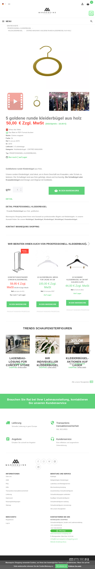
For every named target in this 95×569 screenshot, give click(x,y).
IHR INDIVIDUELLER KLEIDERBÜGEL (48, 362)
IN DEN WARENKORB (69, 191)
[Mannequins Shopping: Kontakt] (64, 539)
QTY (8, 190)
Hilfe (7, 487)
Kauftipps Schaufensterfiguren (59, 498)
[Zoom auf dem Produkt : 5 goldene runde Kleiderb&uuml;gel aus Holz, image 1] (58, 101)
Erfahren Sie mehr (74, 566)
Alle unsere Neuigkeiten (80, 382)
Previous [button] (84, 244)
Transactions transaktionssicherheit (17, 491)
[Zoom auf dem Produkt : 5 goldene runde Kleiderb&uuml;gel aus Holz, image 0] (36, 101)
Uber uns (9, 476)
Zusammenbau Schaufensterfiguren (61, 491)
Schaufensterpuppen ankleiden (60, 494)
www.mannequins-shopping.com (60, 533)
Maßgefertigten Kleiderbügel (59, 480)
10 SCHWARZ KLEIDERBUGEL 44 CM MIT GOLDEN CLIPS (77, 279)
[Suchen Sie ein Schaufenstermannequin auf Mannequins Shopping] (91, 21)
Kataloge (53, 476)
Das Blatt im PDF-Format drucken (20, 132)
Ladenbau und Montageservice (60, 484)
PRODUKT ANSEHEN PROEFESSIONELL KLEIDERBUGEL (26, 311)
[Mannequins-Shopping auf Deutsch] (3, 4)
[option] (15, 101)
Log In (8, 523)
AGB (7, 480)
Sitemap (8, 505)
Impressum (9, 498)
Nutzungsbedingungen (13, 501)
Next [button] (88, 244)
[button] (61, 530)
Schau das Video (14, 129)
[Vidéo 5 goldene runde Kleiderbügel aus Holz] (15, 101)
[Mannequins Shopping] (47, 10)
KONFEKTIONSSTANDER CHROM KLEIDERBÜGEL (18, 278)
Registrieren (10, 520)
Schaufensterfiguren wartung (59, 501)
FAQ (7, 484)
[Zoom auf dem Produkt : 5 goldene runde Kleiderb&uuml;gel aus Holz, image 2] (80, 101)
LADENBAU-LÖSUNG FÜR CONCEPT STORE (18, 362)
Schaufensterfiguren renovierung (60, 505)
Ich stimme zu (61, 566)
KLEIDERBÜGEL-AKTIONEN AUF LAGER (77, 362)
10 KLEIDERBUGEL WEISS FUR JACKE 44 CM (47, 278)
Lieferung (9, 494)
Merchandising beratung (58, 487)
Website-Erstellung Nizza (58, 542)
